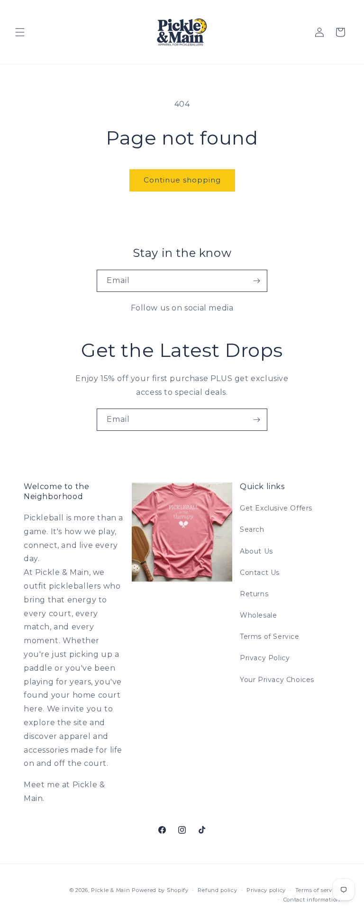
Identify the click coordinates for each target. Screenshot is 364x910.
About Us (256, 551)
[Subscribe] (256, 281)
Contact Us (260, 572)
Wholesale (258, 615)
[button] (19, 32)
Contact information (311, 899)
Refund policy (217, 890)
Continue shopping (182, 179)
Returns (254, 594)
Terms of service (317, 890)
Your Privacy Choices (277, 679)
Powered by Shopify (160, 890)
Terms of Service (270, 636)
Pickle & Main (110, 890)
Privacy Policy (265, 658)
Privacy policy (266, 890)
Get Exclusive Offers (276, 508)
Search (252, 529)
